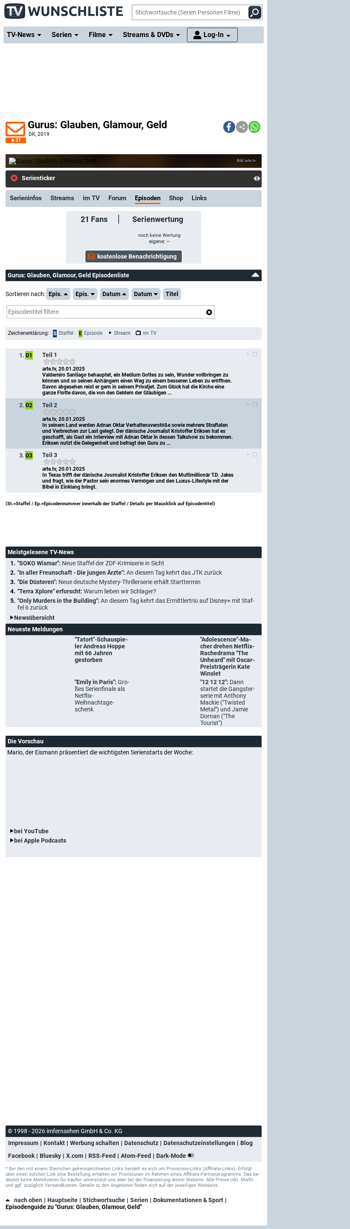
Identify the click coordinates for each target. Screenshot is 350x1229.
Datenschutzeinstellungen (199, 1143)
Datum (111, 294)
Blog (246, 1143)
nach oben (28, 1200)
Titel (172, 294)
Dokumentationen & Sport (188, 1200)
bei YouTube (31, 831)
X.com (74, 1155)
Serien (139, 1200)
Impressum (23, 1143)
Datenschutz (141, 1143)
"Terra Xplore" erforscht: (87, 591)
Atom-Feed (136, 1155)
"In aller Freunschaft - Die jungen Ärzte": (120, 572)
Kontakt (54, 1143)
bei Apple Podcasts (40, 840)
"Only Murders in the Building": (136, 604)
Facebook (21, 1155)
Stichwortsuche (104, 1200)
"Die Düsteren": (109, 582)
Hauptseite (62, 1200)
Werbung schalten (94, 1143)
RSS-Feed (102, 1155)
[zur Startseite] (64, 8)
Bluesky (50, 1155)
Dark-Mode (171, 1155)
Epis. (55, 294)
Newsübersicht (34, 617)
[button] (229, 127)
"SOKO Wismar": (91, 563)
